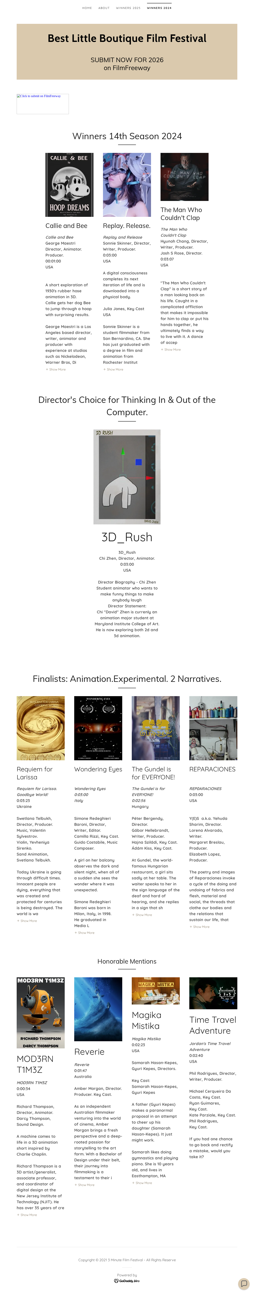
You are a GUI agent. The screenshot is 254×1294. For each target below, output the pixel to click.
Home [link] (87, 8)
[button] (55, 369)
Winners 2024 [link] (159, 8)
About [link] (104, 8)
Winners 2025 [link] (128, 8)
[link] (127, 41)
